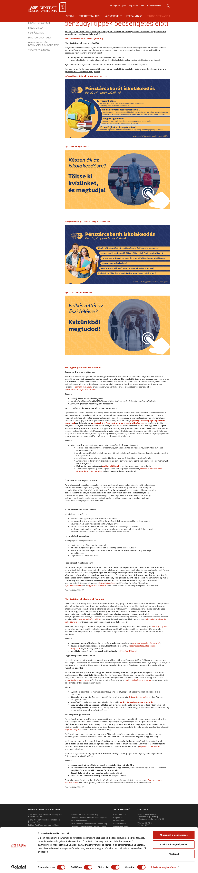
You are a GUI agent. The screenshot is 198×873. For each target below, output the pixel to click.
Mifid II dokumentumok (39, 38)
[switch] (88, 867)
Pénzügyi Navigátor (117, 5)
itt (113, 746)
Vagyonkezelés (113, 16)
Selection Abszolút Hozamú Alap (85, 815)
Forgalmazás (134, 16)
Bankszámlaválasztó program (138, 680)
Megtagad (174, 854)
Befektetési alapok (89, 16)
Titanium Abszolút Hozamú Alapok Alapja (88, 827)
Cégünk (70, 16)
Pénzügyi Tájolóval (128, 651)
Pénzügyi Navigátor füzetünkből (146, 643)
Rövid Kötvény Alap (79, 821)
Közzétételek (35, 28)
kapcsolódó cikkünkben (149, 746)
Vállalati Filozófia (120, 824)
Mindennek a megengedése (174, 835)
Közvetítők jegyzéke (39, 23)
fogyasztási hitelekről (96, 585)
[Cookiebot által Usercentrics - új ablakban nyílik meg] (18, 867)
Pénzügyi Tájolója (159, 626)
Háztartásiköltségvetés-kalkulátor (81, 389)
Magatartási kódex (121, 827)
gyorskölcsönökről (74, 585)
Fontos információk (158, 16)
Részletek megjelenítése (163, 867)
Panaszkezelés (154, 5)
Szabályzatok (36, 33)
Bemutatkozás (119, 815)
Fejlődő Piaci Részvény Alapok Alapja (43, 825)
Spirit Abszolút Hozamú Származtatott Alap (89, 824)
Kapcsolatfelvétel (136, 5)
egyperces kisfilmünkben (90, 619)
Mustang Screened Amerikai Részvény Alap (89, 818)
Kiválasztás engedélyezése (173, 844)
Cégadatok (118, 818)
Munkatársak (118, 821)
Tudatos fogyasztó (39, 50)
